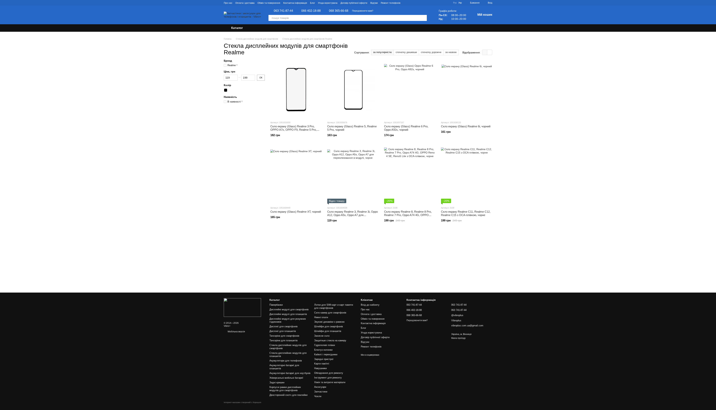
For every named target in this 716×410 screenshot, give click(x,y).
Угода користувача (327, 3)
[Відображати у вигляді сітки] (484, 52)
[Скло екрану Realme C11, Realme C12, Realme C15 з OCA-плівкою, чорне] (466, 175)
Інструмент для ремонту (328, 377)
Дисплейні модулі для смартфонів (289, 309)
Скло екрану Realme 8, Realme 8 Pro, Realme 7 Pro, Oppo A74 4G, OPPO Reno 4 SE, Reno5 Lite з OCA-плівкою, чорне (408, 216)
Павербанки (276, 304)
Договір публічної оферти (353, 3)
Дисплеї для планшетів (282, 331)
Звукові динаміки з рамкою (329, 321)
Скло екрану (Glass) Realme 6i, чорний (465, 126)
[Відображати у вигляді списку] (489, 52)
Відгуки (374, 3)
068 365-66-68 (338, 10)
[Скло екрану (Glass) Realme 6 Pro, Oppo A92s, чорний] (409, 90)
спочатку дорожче (431, 52)
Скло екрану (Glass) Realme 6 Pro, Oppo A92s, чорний (406, 128)
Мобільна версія (236, 331)
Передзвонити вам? (362, 11)
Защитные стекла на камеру (330, 340)
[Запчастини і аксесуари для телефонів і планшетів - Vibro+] (242, 307)
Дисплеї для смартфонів (283, 326)
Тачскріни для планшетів (283, 340)
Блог (312, 3)
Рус (455, 3)
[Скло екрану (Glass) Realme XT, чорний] (296, 175)
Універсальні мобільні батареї (286, 377)
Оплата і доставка (245, 3)
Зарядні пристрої (323, 359)
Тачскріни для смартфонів (284, 335)
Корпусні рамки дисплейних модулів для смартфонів (285, 389)
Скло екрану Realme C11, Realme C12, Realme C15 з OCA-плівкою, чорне (465, 213)
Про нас (228, 3)
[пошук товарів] (424, 18)
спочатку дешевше (406, 52)
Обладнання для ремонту (328, 373)
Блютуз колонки (323, 349)
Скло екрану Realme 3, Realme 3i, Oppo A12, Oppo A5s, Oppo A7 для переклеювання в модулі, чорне (352, 215)
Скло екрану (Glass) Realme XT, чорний (295, 211)
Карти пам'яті (321, 363)
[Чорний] (225, 90)
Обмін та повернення (268, 3)
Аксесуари (320, 387)
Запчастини (320, 391)
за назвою (451, 52)
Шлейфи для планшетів (327, 331)
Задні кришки (276, 382)
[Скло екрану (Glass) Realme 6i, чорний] (466, 90)
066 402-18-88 (311, 10)
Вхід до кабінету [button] (370, 304)
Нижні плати (321, 317)
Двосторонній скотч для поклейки (288, 395)
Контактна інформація (295, 3)
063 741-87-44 (283, 10)
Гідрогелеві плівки (324, 345)
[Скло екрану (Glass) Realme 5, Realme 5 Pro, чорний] (353, 90)
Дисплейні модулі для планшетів (288, 314)
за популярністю (382, 52)
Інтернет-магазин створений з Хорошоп (242, 402)
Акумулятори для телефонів (285, 360)
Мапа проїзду (458, 338)
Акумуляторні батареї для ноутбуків (289, 373)
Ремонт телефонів (390, 3)
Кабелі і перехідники (325, 354)
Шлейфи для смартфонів (328, 326)
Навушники (320, 368)
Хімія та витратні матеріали (329, 382)
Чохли (317, 396)
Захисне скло (321, 335)
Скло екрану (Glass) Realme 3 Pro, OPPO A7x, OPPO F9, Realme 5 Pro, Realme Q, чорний (293, 130)
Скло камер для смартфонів (330, 312)
